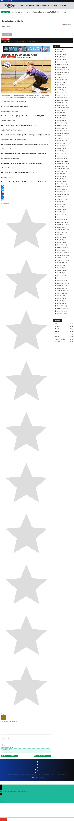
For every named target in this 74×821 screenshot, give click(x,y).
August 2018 (61, 293)
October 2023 (61, 136)
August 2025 (61, 80)
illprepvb (19, 57)
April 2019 (60, 273)
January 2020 (61, 250)
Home (21, 5)
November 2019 (62, 255)
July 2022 (59, 174)
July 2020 (59, 235)
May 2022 (60, 179)
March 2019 (60, 275)
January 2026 (61, 67)
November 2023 (62, 133)
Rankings (38, 5)
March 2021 (60, 214)
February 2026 (61, 64)
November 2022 (62, 163)
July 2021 (59, 204)
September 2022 (62, 169)
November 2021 (62, 194)
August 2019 (61, 263)
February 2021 (61, 217)
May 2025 (60, 87)
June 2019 (60, 268)
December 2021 (62, 191)
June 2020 (60, 237)
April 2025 (60, 90)
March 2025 (60, 92)
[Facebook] (26, 186)
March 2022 (60, 184)
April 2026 (60, 59)
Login (3, 714)
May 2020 (60, 240)
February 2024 (61, 125)
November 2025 (62, 72)
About (66, 5)
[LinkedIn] (26, 195)
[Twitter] (26, 189)
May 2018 (60, 301)
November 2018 (62, 285)
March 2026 (60, 62)
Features (31, 5)
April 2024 (60, 120)
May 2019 (60, 270)
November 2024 (62, 102)
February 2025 (61, 95)
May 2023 (60, 148)
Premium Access (60, 329)
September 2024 (62, 108)
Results (44, 5)
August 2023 (61, 141)
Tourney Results (52, 5)
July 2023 (59, 143)
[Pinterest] (26, 192)
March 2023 (60, 153)
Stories (26, 5)
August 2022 (61, 171)
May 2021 (60, 209)
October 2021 (61, 196)
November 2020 (62, 224)
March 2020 (60, 245)
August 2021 (61, 202)
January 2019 (61, 280)
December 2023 (62, 130)
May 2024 (60, 118)
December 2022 (62, 161)
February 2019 (61, 278)
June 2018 (60, 298)
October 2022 (61, 166)
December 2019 (62, 252)
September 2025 (62, 77)
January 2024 (61, 128)
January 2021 (61, 219)
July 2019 (59, 265)
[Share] (26, 198)
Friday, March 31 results (41, 756)
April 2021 (60, 212)
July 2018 (59, 296)
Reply (3, 802)
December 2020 (62, 222)
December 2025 (62, 69)
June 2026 (60, 54)
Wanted (60, 5)
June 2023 (60, 146)
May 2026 (60, 57)
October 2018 (61, 288)
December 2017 (62, 313)
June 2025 (60, 85)
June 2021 (60, 207)
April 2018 (60, 303)
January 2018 (61, 311)
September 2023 (62, 138)
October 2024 (61, 105)
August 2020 (61, 232)
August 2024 (61, 110)
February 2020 (61, 247)
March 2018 (60, 306)
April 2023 (60, 151)
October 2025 (61, 75)
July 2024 (59, 113)
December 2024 (62, 100)
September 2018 (62, 291)
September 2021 (62, 199)
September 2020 (62, 230)
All (56, 324)
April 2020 (60, 242)
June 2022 (60, 176)
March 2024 (60, 123)
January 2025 (61, 97)
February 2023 (61, 156)
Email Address (6, 26)
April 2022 (60, 181)
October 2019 (61, 257)
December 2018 (62, 283)
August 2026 (61, 49)
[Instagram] (38, 768)
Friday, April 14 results (10, 756)
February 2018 (61, 308)
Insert (3, 820)
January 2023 (61, 158)
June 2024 (60, 115)
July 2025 (59, 82)
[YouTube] (38, 771)
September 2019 (62, 260)
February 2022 (61, 186)
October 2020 (61, 227)
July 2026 (59, 52)
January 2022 (61, 189)
